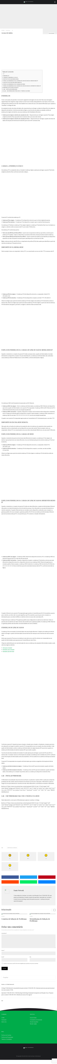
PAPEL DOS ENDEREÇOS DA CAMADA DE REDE (14, 84)
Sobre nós (4, 1021)
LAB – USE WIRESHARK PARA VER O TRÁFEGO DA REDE (17, 91)
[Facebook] (26, 1052)
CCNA (2, 1017)
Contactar (4, 1019)
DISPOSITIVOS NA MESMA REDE (11, 79)
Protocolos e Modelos (12, 847)
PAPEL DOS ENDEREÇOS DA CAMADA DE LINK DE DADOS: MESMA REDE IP (20, 80)
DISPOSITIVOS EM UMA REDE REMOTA (12, 82)
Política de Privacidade (7, 1037)
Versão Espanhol (34, 1021)
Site (30, 956)
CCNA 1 (3, 916)
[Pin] (47, 877)
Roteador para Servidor (8, 651)
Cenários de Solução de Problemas (14, 919)
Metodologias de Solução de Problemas (40, 920)
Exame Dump (33, 1017)
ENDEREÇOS (6, 75)
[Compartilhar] (10, 877)
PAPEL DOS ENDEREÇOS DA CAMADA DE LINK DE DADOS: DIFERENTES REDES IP (22, 85)
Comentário (4, 933)
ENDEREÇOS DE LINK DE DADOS (10, 87)
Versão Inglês (33, 1023)
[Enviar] (10, 882)
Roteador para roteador (8, 649)
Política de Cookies (6, 1035)
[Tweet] (28, 877)
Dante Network (19, 890)
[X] (28, 1052)
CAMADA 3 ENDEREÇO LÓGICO (10, 77)
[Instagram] (31, 1052)
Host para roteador (7, 648)
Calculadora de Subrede (36, 1019)
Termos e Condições (6, 1039)
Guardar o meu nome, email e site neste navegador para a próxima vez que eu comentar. (20, 963)
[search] (53, 977)
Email (2, 956)
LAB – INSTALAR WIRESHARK (10, 89)
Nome (3, 950)
